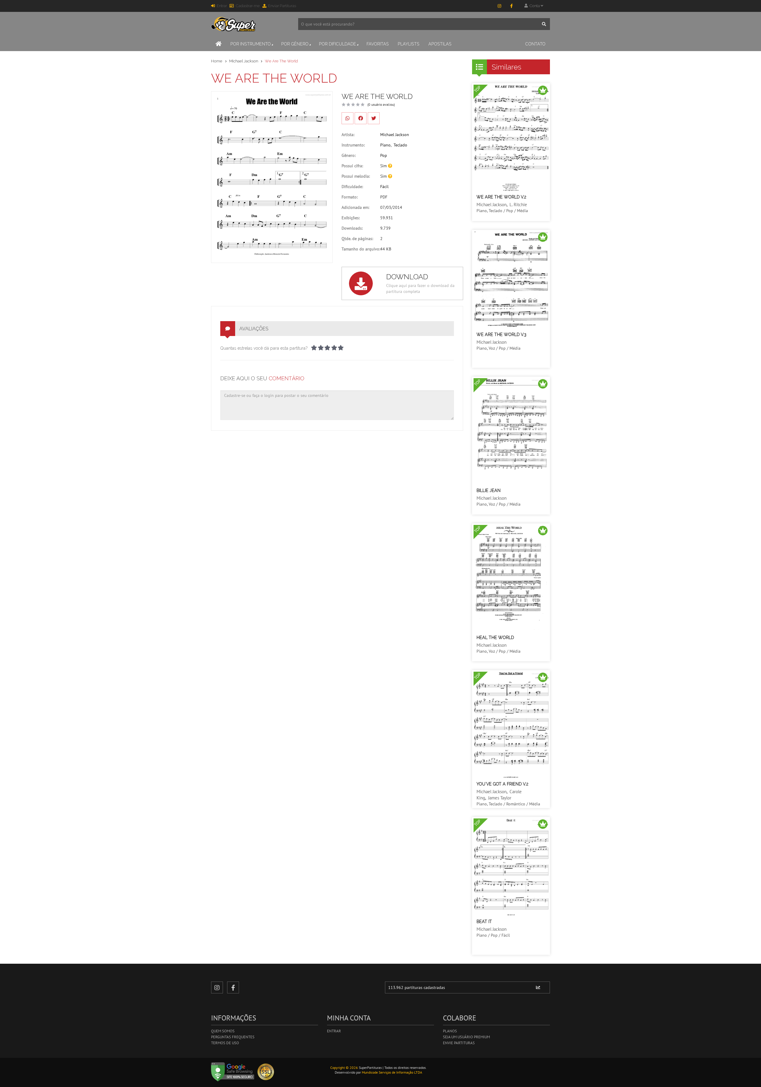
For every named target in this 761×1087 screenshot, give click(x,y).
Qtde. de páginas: (357, 238)
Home (216, 61)
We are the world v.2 (501, 197)
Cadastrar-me (248, 6)
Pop (383, 155)
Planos (450, 1031)
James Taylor (499, 798)
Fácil (384, 186)
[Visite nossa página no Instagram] (499, 6)
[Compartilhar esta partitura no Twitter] (374, 118)
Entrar (222, 6)
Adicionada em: (355, 207)
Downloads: (352, 228)
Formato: (350, 197)
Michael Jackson (243, 61)
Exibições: (351, 217)
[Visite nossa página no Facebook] (511, 6)
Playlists (408, 44)
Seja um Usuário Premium (466, 1036)
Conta (534, 6)
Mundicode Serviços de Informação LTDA (392, 1072)
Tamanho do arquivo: (361, 249)
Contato (535, 44)
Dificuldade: (352, 186)
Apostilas (440, 44)
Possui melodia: (356, 176)
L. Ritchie (518, 204)
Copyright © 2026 (344, 1067)
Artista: (348, 134)
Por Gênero (295, 44)
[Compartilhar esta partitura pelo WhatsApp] (347, 118)
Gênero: (349, 155)
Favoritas (378, 44)
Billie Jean (489, 490)
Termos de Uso (225, 1042)
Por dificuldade (337, 44)
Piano (385, 145)
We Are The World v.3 (501, 334)
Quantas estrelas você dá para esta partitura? (264, 348)
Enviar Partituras (282, 6)
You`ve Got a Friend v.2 (502, 784)
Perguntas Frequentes (232, 1036)
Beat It (484, 921)
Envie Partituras (459, 1042)
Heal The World (495, 637)
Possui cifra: (352, 165)
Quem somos (223, 1031)
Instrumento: (353, 145)
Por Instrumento (250, 44)
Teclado (400, 145)
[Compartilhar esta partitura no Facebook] (361, 118)
